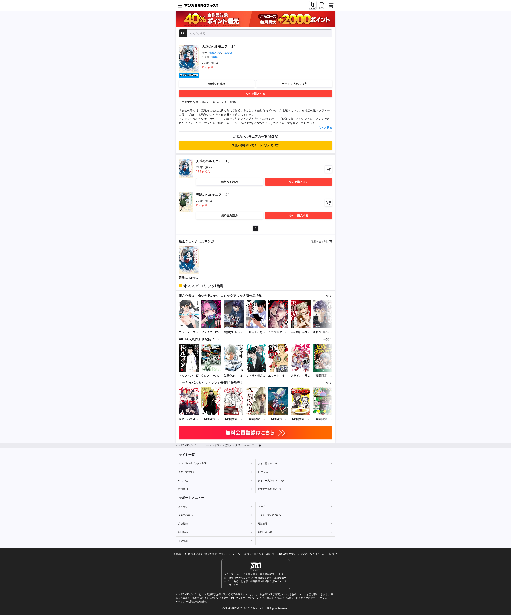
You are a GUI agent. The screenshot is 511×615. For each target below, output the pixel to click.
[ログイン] (322, 5)
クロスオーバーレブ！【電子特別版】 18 (211, 376)
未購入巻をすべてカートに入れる (253, 145)
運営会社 (178, 554)
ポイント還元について (270, 514)
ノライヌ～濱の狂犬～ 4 (300, 376)
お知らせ (183, 506)
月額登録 (183, 523)
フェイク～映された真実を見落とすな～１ (211, 332)
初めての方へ (185, 514)
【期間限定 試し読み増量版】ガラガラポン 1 (323, 419)
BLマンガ (183, 480)
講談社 (215, 57)
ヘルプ (261, 506)
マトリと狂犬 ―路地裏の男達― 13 (255, 376)
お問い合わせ (265, 532)
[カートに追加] (328, 169)
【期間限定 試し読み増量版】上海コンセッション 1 (323, 376)
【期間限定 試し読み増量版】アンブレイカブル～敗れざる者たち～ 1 (211, 419)
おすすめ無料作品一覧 (270, 488)
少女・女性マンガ (187, 471)
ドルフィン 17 (189, 375)
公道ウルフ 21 (234, 375)
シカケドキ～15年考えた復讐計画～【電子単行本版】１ (278, 332)
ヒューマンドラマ (212, 445)
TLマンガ (263, 471)
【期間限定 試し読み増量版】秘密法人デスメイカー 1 (300, 419)
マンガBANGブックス (187, 445)
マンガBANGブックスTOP (192, 463)
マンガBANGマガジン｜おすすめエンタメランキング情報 (303, 554)
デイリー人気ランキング (271, 480)
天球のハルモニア (188, 278)
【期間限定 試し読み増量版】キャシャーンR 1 (278, 419)
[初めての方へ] (313, 5)
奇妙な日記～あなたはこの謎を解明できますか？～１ (323, 332)
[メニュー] (180, 5)
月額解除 (262, 523)
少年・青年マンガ (267, 463)
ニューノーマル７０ (188, 332)
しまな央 (227, 52)
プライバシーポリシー (231, 554)
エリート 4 (276, 375)
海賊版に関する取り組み (257, 554)
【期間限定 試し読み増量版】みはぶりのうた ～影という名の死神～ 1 (255, 419)
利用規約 (183, 532)
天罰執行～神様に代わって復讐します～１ (300, 332)
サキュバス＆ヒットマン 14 (188, 419)
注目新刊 (183, 488)
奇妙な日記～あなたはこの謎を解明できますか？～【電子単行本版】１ (233, 332)
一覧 (326, 296)
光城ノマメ (215, 52)
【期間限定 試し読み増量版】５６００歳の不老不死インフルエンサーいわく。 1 (233, 419)
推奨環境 (183, 540)
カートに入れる (292, 83)
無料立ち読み (216, 83)
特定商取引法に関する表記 (202, 554)
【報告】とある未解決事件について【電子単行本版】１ (255, 332)
